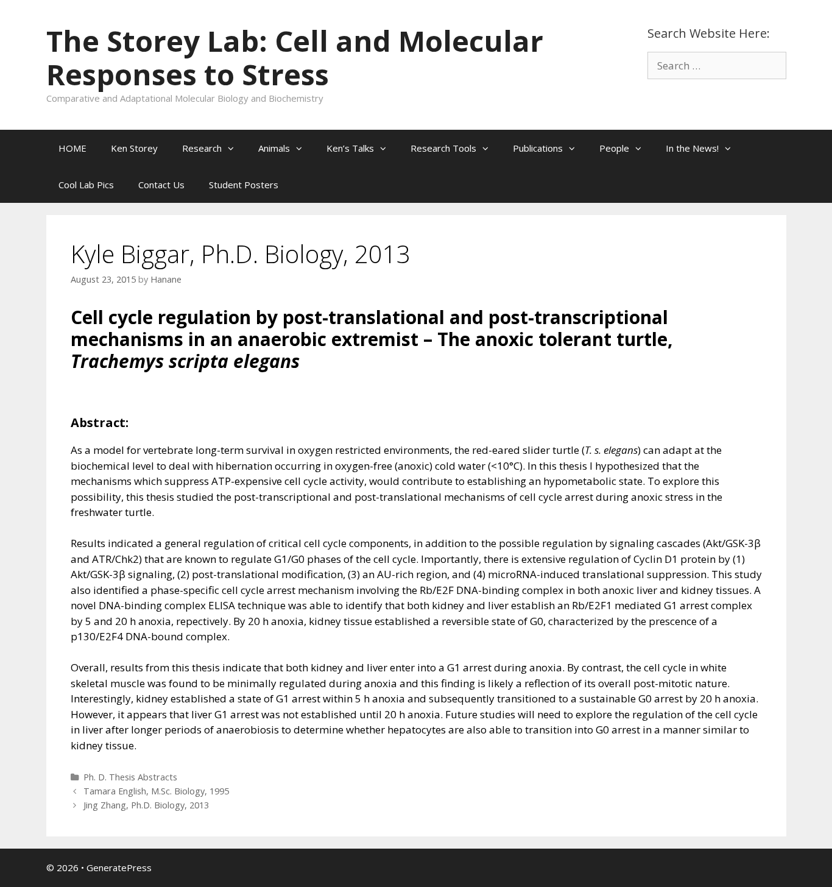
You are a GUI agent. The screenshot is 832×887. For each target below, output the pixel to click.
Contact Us (161, 184)
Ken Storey (134, 148)
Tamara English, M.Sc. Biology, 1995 (156, 791)
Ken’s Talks (350, 148)
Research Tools (443, 148)
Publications (538, 148)
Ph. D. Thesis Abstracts (130, 777)
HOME (72, 148)
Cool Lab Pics (86, 184)
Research (202, 148)
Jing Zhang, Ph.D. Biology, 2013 (146, 805)
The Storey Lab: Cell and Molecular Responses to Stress (294, 57)
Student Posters (243, 184)
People (614, 148)
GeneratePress (119, 867)
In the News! (692, 148)
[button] (234, 148)
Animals (274, 148)
